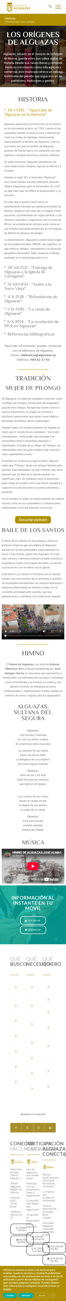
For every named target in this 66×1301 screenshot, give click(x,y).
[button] (33, 112)
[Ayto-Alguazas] (27, 7)
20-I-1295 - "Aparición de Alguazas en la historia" (28, 112)
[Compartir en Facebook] (16, 1127)
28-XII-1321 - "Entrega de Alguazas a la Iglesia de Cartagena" (28, 271)
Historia (10, 18)
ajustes (7, 1289)
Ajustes (42, 1295)
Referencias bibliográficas (31, 334)
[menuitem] (48, 7)
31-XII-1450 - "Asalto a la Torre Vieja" (27, 286)
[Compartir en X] (27, 1127)
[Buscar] (48, 7)
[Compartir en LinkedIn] (50, 1127)
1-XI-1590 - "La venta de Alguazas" (27, 311)
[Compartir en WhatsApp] (38, 1127)
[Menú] (56, 7)
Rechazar (26, 1295)
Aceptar (10, 1295)
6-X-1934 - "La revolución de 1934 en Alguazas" (31, 323)
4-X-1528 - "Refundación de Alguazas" (30, 298)
